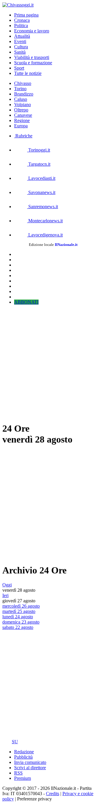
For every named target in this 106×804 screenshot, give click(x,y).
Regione (22, 120)
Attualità (22, 36)
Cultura (21, 46)
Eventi (20, 41)
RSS (18, 772)
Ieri (5, 595)
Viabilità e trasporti (31, 57)
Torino (20, 88)
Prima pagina (26, 14)
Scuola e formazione (33, 62)
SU (15, 741)
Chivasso (22, 83)
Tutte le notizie (28, 73)
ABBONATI (26, 302)
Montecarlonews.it (45, 220)
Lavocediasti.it (41, 178)
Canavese (23, 115)
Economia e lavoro (31, 30)
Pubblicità (23, 756)
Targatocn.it (38, 164)
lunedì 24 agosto (17, 616)
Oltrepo (21, 109)
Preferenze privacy (34, 798)
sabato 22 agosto (17, 627)
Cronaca (22, 20)
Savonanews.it (41, 192)
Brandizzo (23, 93)
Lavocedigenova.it (45, 234)
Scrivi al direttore (30, 767)
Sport (19, 67)
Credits (52, 793)
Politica (21, 25)
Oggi (7, 584)
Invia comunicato (30, 762)
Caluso (20, 99)
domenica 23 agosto (20, 621)
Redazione (24, 751)
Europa (21, 125)
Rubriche (23, 135)
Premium (22, 778)
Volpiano (22, 104)
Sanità (20, 52)
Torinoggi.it (38, 149)
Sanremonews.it (42, 206)
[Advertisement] (53, 363)
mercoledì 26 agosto (21, 606)
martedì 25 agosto (18, 611)
